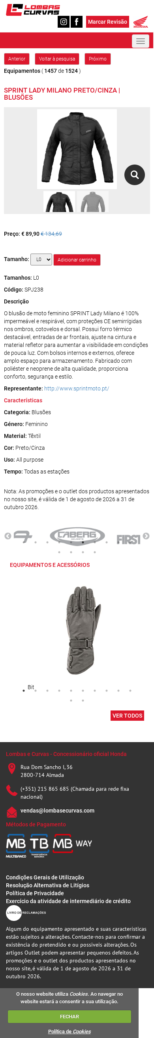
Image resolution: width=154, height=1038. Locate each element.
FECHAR (69, 1016)
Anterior (16, 59)
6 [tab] (83, 542)
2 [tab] (35, 542)
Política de (69, 1031)
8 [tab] (107, 542)
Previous (8, 536)
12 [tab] (71, 552)
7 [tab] (95, 542)
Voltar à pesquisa (57, 59)
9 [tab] (118, 542)
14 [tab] (95, 552)
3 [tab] (47, 542)
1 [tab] (24, 542)
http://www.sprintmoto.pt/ (76, 388)
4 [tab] (59, 542)
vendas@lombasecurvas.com (57, 810)
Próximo (98, 59)
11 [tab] (59, 552)
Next (146, 536)
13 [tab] (83, 552)
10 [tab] (130, 542)
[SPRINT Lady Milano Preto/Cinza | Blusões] (134, 175)
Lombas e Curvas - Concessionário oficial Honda (66, 754)
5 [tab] (71, 542)
